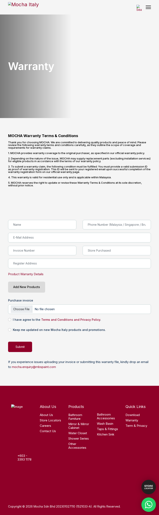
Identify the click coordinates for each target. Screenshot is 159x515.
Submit (20, 347)
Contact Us (48, 431)
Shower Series (78, 438)
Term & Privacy (136, 426)
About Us (46, 415)
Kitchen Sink (105, 434)
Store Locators (50, 420)
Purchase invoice (20, 300)
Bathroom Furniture (75, 417)
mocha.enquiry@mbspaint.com (34, 367)
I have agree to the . (57, 319)
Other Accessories (77, 446)
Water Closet (77, 433)
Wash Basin (105, 424)
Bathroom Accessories (106, 416)
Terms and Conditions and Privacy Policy (70, 319)
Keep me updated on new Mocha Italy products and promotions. (59, 330)
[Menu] (148, 7)
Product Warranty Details (25, 274)
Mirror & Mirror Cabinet (78, 426)
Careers (45, 426)
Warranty (131, 420)
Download (132, 415)
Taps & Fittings (107, 429)
